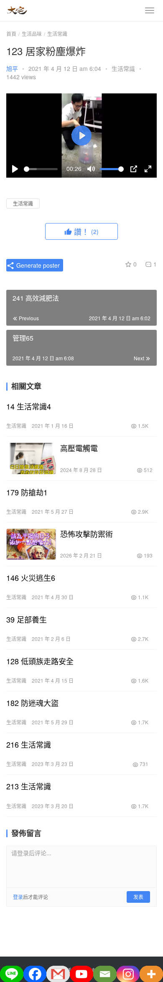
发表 (138, 896)
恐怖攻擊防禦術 (86, 534)
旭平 (12, 68)
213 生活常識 (28, 786)
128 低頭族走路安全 (40, 661)
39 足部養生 (26, 619)
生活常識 (123, 68)
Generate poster (37, 265)
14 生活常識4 (28, 406)
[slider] (41, 169)
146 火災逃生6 (30, 578)
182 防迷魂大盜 (32, 703)
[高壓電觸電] (31, 458)
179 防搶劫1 (27, 492)
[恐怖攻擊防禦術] (31, 544)
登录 (18, 896)
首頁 (11, 33)
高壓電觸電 (79, 448)
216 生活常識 (28, 744)
